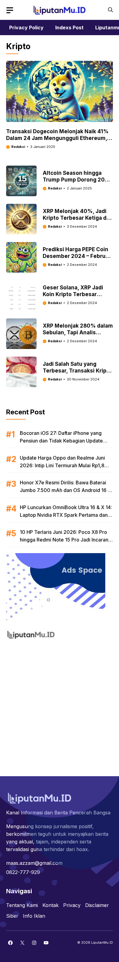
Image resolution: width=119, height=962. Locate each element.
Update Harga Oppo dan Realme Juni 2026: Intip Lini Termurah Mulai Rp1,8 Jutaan (62, 465)
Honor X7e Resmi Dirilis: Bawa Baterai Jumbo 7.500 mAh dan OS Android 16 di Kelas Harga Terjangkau (66, 490)
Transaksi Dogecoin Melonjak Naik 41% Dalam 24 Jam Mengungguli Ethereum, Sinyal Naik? (57, 138)
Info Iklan (34, 916)
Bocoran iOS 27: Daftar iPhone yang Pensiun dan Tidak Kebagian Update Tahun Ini (61, 440)
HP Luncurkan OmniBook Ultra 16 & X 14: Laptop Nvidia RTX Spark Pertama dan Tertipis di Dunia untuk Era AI (66, 515)
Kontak (50, 905)
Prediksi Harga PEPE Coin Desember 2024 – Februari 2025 (77, 256)
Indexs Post (69, 27)
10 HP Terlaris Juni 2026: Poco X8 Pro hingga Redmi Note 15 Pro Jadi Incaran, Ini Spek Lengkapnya (65, 539)
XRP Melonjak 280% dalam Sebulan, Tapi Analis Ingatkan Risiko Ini (78, 332)
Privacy (72, 905)
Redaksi (18, 147)
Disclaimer (97, 905)
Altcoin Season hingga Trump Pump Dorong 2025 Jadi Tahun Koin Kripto (77, 179)
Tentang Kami (22, 905)
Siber (12, 916)
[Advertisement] (59, 704)
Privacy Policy (26, 27)
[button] (110, 10)
